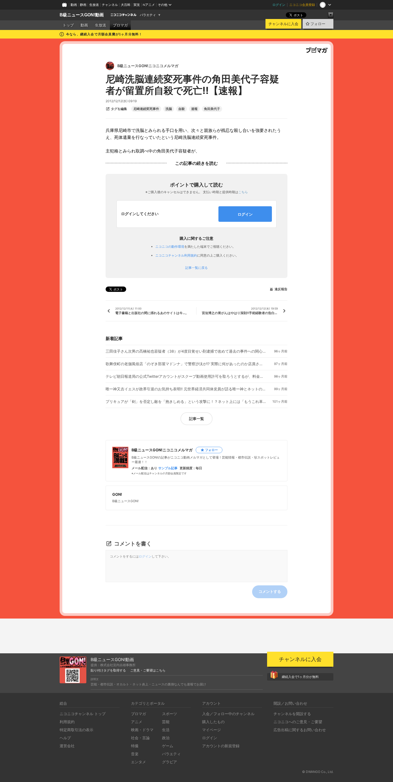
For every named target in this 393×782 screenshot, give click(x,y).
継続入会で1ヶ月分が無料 (300, 677)
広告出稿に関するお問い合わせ (299, 729)
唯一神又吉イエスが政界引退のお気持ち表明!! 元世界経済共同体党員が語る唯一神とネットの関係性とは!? (186, 389)
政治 (165, 737)
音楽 (134, 754)
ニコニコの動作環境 (169, 247)
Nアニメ (149, 5)
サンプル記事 (168, 468)
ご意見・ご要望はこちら (147, 670)
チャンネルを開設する (292, 713)
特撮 (134, 745)
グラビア (169, 762)
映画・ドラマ (142, 729)
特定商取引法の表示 (76, 729)
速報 (194, 108)
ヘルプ (65, 737)
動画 (74, 5)
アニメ (136, 721)
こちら (243, 192)
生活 (165, 729)
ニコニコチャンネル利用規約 (176, 255)
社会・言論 (140, 737)
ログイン (278, 5)
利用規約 (67, 721)
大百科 (125, 5)
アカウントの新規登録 (221, 745)
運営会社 (67, 745)
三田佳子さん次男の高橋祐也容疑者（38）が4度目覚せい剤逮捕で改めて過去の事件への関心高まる (186, 351)
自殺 (181, 108)
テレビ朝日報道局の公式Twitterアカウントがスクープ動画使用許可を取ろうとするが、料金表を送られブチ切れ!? (186, 376)
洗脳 (168, 108)
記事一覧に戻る (196, 267)
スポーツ (169, 713)
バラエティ (148, 15)
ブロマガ (120, 25)
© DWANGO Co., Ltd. (317, 772)
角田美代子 (212, 108)
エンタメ (138, 762)
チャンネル (110, 5)
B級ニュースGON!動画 (82, 15)
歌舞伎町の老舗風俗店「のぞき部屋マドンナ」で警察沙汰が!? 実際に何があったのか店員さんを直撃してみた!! (186, 364)
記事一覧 (196, 418)
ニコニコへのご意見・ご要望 (297, 721)
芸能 (165, 721)
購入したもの (213, 721)
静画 (83, 5)
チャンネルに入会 (283, 24)
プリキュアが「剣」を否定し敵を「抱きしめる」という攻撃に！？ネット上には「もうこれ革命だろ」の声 (186, 401)
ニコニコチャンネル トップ (83, 713)
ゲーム (167, 745)
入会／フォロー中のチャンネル (228, 713)
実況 (136, 5)
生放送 (94, 5)
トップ (68, 25)
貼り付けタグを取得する (108, 670)
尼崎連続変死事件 (146, 108)
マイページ (211, 729)
